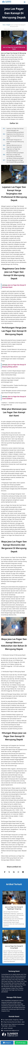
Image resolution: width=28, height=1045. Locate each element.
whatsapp (22, 1042)
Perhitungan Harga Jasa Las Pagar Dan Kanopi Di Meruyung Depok (15, 141)
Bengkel (8, 25)
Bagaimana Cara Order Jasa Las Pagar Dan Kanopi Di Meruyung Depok (15, 136)
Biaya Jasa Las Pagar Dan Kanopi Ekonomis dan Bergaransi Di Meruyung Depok (15, 150)
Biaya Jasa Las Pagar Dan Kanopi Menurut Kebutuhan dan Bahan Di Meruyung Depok (15, 156)
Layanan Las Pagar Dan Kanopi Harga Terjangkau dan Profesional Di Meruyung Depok (15, 130)
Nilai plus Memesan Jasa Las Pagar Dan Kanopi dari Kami (14, 146)
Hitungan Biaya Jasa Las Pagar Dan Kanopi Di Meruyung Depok (15, 161)
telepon (8, 1042)
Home (4, 25)
